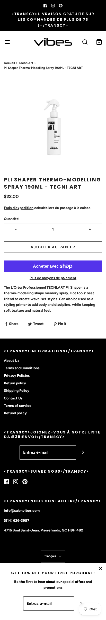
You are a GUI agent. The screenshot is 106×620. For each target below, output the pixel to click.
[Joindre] (83, 452)
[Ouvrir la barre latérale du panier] (99, 42)
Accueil (9, 63)
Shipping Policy (16, 390)
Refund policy (15, 413)
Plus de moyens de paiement (53, 278)
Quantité (11, 219)
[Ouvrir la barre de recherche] (85, 42)
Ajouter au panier (53, 247)
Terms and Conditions (22, 368)
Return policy (15, 383)
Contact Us (13, 398)
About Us (11, 360)
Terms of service (17, 406)
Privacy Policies (17, 375)
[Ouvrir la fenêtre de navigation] (7, 42)
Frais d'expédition (18, 208)
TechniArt (26, 63)
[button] (53, 127)
